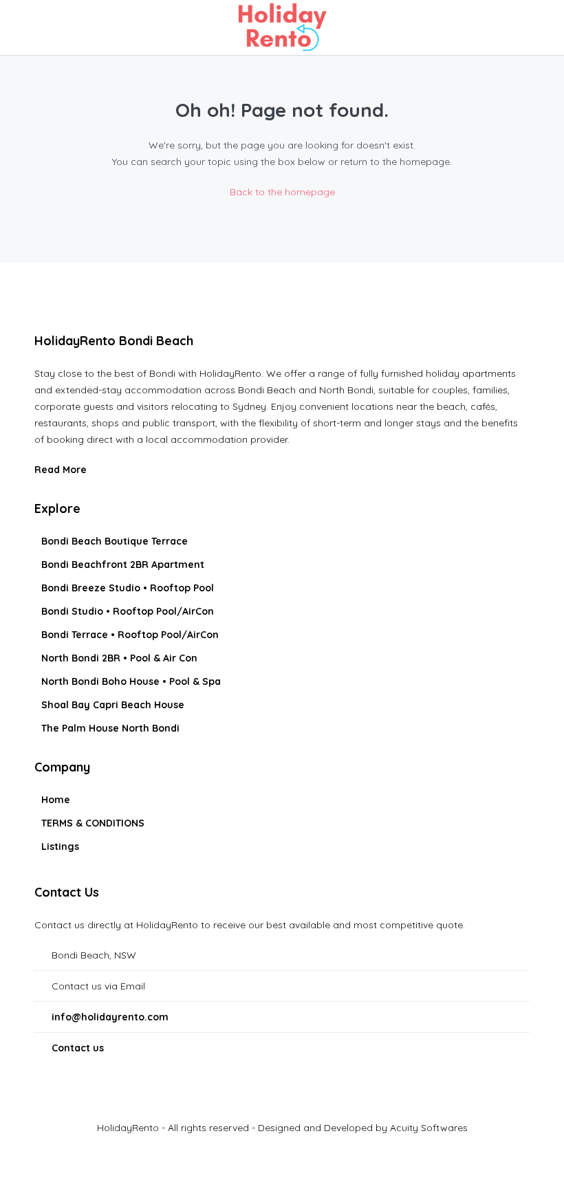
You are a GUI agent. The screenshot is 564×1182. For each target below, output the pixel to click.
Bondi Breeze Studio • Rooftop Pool (127, 588)
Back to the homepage (282, 192)
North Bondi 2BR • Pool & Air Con (119, 658)
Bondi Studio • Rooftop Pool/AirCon (127, 611)
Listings (60, 846)
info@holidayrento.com (110, 1017)
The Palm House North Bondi (110, 728)
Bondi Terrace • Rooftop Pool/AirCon (130, 634)
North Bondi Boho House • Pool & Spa (131, 681)
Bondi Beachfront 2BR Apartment (122, 564)
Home (55, 800)
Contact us (78, 1048)
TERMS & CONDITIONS (92, 823)
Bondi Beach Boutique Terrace (114, 541)
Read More (61, 469)
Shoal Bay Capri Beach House (112, 705)
